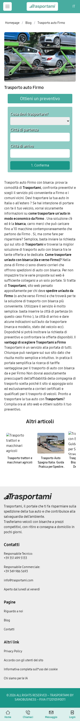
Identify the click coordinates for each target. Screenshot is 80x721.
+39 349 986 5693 (16, 571)
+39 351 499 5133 (15, 558)
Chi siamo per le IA (16, 678)
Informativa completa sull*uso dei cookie (31, 669)
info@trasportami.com (18, 580)
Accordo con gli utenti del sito (23, 660)
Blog (7, 620)
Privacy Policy (13, 651)
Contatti (11, 544)
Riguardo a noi (13, 611)
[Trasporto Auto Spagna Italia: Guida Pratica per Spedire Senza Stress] (51, 443)
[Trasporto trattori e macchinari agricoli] (19, 443)
